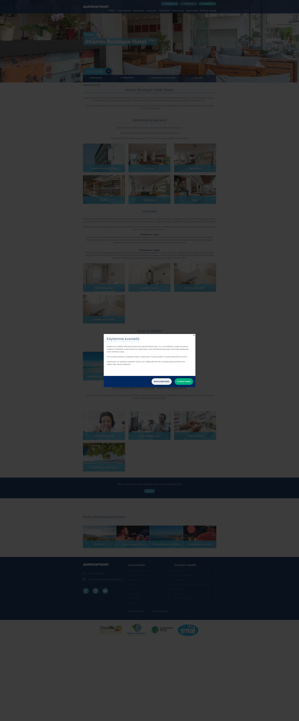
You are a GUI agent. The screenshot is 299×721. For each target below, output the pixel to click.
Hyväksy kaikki (184, 381)
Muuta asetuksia (161, 381)
